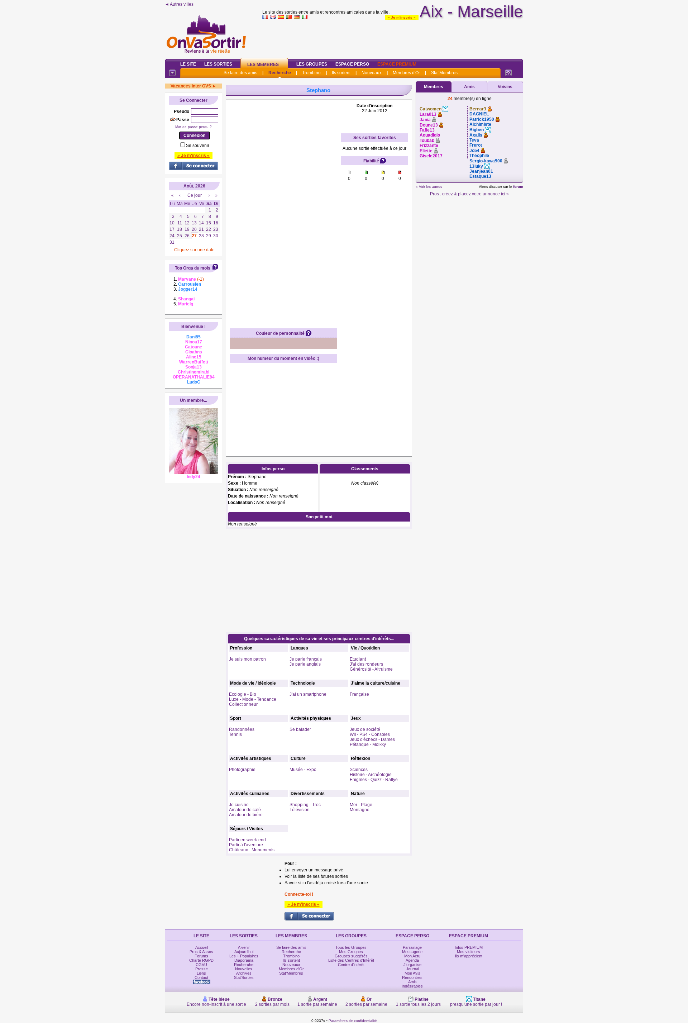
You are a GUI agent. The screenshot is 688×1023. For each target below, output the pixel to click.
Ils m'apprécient (468, 956)
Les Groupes (311, 64)
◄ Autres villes (179, 4)
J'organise (412, 964)
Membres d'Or (406, 72)
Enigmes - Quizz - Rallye (374, 779)
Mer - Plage (361, 804)
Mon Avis (412, 973)
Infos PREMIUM (469, 947)
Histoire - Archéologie (371, 774)
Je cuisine (239, 804)
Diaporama (243, 960)
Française (359, 694)
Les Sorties (218, 64)
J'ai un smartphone (308, 694)
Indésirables (412, 986)
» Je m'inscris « (402, 17)
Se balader (300, 729)
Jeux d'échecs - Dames (372, 739)
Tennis (235, 734)
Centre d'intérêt (351, 964)
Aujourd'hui (243, 952)
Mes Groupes (351, 952)
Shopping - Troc (305, 804)
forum (518, 187)
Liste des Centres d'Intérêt (351, 960)
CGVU (201, 964)
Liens (201, 973)
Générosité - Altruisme (371, 669)
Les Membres (263, 64)
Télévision (300, 809)
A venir (244, 947)
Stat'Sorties (244, 977)
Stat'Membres (444, 72)
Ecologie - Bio (242, 694)
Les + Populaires (243, 956)
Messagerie (412, 952)
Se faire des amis (240, 72)
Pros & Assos (201, 952)
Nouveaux (372, 72)
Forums (201, 956)
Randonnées (241, 729)
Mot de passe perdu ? (193, 127)
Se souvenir (197, 145)
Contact (201, 977)
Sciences (359, 769)
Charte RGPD (201, 960)
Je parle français (306, 659)
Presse (201, 969)
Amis (469, 86)
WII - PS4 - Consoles (370, 734)
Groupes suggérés (351, 956)
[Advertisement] (392, 37)
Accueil (201, 947)
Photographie (242, 769)
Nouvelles (243, 969)
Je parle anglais (305, 664)
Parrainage (412, 947)
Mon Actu (412, 956)
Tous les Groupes (351, 947)
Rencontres (412, 977)
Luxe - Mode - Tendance (252, 699)
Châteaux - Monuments (251, 849)
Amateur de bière (246, 814)
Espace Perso (352, 64)
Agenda (412, 960)
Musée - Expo (303, 769)
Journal (412, 969)
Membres (433, 86)
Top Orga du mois (192, 268)
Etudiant (358, 659)
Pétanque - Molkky (368, 744)
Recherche (279, 72)
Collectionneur (243, 704)
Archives (244, 973)
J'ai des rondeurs (366, 664)
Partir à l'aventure (246, 844)
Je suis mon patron (247, 659)
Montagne (359, 809)
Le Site (188, 64)
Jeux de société (365, 729)
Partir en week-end (247, 839)
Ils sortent (341, 72)
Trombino (311, 72)
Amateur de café (245, 809)
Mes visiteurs (468, 952)
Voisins (505, 86)
